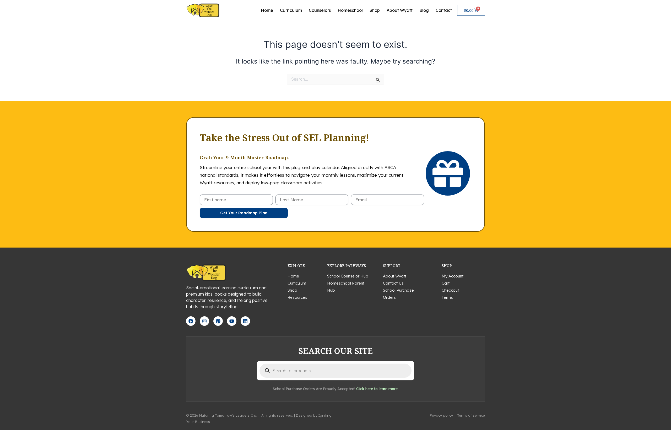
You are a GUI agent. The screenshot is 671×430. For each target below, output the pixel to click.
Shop (375, 10)
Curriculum (291, 10)
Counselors (320, 10)
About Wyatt (400, 10)
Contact (444, 10)
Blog (424, 10)
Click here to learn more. (377, 388)
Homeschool (350, 10)
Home (267, 10)
